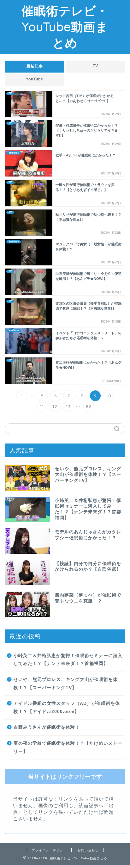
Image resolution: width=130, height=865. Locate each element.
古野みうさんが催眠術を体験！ (47, 727)
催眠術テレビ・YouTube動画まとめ (65, 26)
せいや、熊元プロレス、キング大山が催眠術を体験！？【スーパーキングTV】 (66, 683)
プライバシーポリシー (49, 850)
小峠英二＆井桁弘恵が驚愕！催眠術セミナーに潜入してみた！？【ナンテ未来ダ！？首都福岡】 (68, 659)
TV (95, 66)
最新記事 (35, 66)
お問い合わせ (88, 850)
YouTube (34, 79)
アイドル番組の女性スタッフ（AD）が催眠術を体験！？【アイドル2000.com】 (67, 707)
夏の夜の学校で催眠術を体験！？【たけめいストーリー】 (68, 747)
